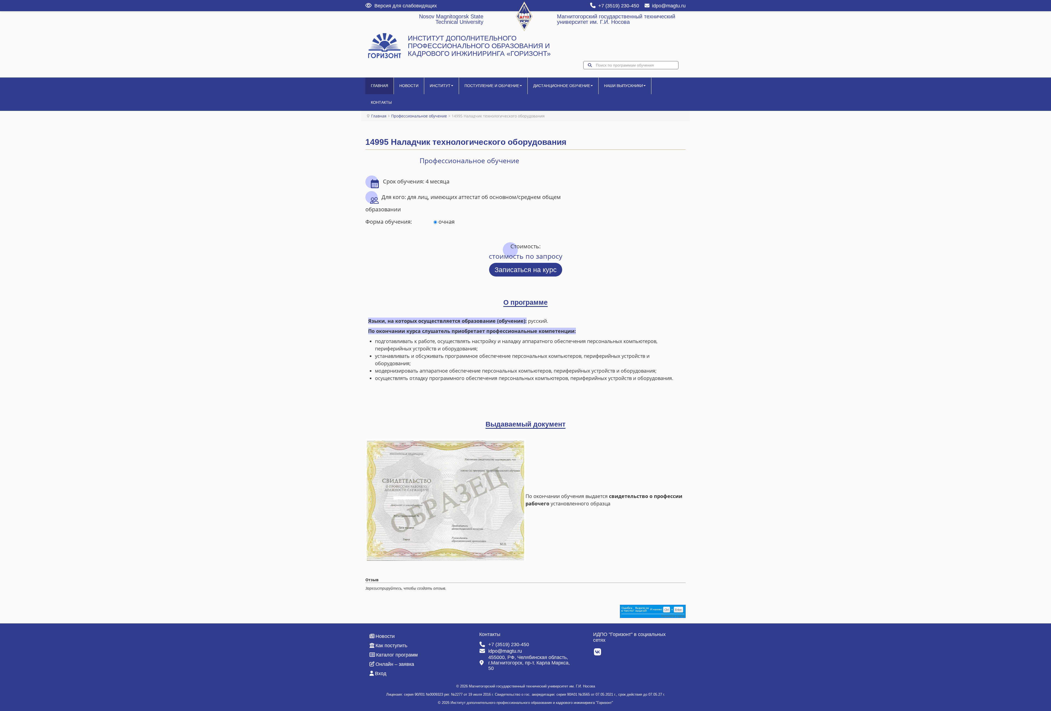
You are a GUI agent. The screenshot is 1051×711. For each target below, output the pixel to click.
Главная (379, 86)
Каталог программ (397, 655)
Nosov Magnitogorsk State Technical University (451, 19)
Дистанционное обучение (561, 86)
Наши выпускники (623, 86)
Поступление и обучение (491, 86)
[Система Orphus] (653, 611)
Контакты (381, 102)
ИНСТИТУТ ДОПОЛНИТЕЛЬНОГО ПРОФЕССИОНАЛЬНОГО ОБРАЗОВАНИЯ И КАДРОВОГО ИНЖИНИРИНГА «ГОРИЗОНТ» (479, 45)
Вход (380, 673)
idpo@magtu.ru (669, 5)
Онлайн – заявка (395, 664)
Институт (440, 86)
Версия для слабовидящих (405, 5)
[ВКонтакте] (598, 653)
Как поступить (391, 645)
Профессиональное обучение (419, 116)
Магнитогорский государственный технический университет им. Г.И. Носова (616, 19)
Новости (408, 86)
